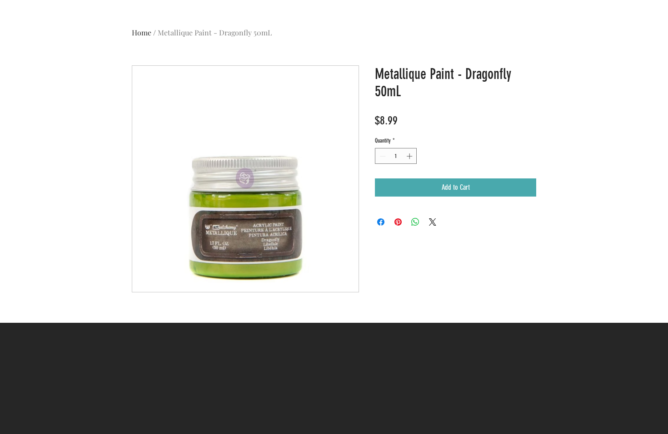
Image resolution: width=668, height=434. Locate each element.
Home (141, 32)
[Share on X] (432, 222)
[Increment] (410, 156)
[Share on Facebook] (380, 222)
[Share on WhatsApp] (415, 222)
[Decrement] (381, 156)
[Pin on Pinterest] (398, 222)
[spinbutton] (396, 156)
